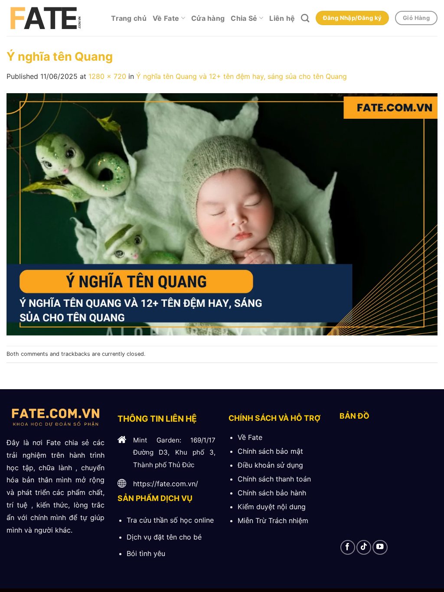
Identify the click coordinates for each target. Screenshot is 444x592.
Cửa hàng (208, 18)
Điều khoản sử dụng (270, 465)
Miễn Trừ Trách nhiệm (273, 520)
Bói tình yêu (146, 553)
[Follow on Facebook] (347, 547)
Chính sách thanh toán (274, 479)
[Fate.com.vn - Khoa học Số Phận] (45, 18)
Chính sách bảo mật (270, 451)
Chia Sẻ (244, 18)
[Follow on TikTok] (363, 547)
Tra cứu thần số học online (170, 520)
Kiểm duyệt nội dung (272, 506)
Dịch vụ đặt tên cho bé (164, 537)
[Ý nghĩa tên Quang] (222, 213)
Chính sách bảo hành (272, 492)
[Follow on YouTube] (379, 547)
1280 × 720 (107, 76)
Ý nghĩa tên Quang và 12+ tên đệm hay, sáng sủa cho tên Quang (241, 76)
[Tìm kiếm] (305, 18)
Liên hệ (282, 18)
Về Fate (166, 18)
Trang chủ (129, 18)
